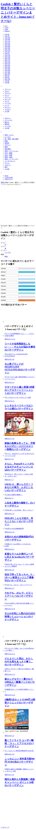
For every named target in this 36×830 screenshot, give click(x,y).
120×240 (7, 38)
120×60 (7, 34)
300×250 (7, 65)
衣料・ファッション (11, 151)
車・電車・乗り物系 (11, 139)
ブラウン (8, 93)
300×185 (7, 62)
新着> (3, 182)
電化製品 (8, 149)
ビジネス (8, 137)
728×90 (7, 81)
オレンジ (8, 99)
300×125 (7, 60)
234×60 (7, 53)
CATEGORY (9, 177)
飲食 (6, 141)
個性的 (7, 124)
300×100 (7, 58)
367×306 (7, 72)
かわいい (8, 118)
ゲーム (7, 163)
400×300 (7, 74)
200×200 (7, 50)
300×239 (7, 63)
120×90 (7, 36)
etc (5, 244)
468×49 (7, 75)
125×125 (7, 41)
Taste (6, 29)
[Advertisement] (18, 205)
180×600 (7, 46)
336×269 (7, 69)
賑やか (7, 122)
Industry (7, 31)
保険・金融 (8, 157)
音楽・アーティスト (11, 159)
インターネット (10, 161)
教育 (6, 147)
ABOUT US (8, 179)
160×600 (7, 44)
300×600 (7, 67)
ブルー (7, 91)
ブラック (8, 89)
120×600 (7, 39)
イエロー (8, 109)
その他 (7, 82)
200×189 (7, 48)
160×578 (7, 43)
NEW (6, 176)
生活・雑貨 (8, 155)
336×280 (7, 70)
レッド (7, 105)
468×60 (7, 77)
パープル (8, 103)
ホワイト (8, 107)
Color (6, 27)
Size (6, 26)
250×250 (7, 56)
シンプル (8, 126)
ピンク (7, 101)
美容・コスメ (9, 135)
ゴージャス (8, 120)
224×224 (7, 51)
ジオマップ (5, 827)
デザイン (8, 145)
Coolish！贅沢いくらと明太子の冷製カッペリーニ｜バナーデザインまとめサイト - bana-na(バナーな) (18, 12)
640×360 (7, 79)
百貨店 (7, 143)
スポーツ (8, 165)
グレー (7, 95)
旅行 (6, 167)
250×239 (7, 55)
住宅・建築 (8, 153)
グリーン (8, 97)
